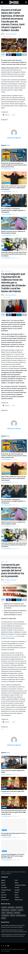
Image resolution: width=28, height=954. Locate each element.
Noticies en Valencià (11, 34)
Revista (17, 892)
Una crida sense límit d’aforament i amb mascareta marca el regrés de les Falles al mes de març (13, 812)
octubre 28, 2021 (6, 36)
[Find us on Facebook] (1, 946)
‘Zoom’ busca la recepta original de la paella (12, 771)
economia (3, 895)
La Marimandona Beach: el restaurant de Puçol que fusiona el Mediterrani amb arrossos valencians (13, 935)
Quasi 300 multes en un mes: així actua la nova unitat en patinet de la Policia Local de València (14, 254)
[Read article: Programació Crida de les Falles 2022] (14, 783)
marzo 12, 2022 (16, 774)
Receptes (17, 890)
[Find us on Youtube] (8, 946)
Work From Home (21, 915)
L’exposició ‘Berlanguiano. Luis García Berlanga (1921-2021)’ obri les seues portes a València (12, 856)
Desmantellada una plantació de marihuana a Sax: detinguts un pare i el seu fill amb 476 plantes (13, 926)
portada (4, 249)
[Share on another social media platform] (24, 54)
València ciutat (8, 7)
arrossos (4, 907)
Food (16, 880)
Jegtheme (7, 951)
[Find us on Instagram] (5, 946)
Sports (16, 895)
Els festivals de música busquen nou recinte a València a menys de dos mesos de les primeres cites (14, 165)
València (17, 897)
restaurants (9, 912)
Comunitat (4, 887)
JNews (6, 949)
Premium (20, 910)
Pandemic (13, 910)
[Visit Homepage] (14, 2)
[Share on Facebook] (8, 54)
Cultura (3, 892)
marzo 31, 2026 (16, 235)
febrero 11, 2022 (16, 837)
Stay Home (17, 912)
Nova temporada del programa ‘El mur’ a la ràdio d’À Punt (13, 834)
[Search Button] (26, 2)
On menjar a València (20, 885)
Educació (3, 897)
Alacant (3, 883)
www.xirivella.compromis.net (8, 636)
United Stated (5, 915)
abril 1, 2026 (15, 214)
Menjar (16, 883)
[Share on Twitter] (13, 54)
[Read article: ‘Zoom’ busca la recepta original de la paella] (14, 762)
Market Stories (5, 910)
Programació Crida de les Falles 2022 (12, 791)
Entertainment (5, 900)
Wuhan (3, 918)
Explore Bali (11, 907)
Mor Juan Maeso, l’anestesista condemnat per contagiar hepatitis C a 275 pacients (13, 210)
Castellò (3, 885)
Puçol (3, 912)
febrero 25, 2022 (16, 793)
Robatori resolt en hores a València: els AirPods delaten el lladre (13, 232)
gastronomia (19, 907)
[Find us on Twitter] (3, 946)
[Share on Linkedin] (19, 54)
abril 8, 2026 (15, 168)
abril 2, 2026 (15, 191)
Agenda (6, 562)
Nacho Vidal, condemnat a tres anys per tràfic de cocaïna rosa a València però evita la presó (13, 187)
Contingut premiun (6, 890)
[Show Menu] (2, 2)
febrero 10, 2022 (16, 860)
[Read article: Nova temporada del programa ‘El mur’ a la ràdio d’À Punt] (14, 825)
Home (2, 7)
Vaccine (13, 915)
